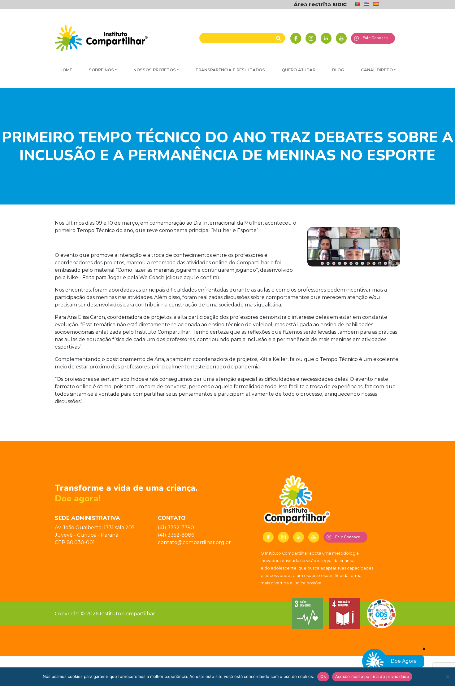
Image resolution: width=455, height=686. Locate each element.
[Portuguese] (357, 3)
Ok (323, 676)
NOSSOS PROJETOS (154, 70)
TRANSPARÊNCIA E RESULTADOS (230, 70)
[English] (366, 3)
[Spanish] (376, 3)
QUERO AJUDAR (298, 70)
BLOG (338, 70)
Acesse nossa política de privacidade (372, 676)
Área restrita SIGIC (320, 4)
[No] (447, 677)
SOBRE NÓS (101, 70)
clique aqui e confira (192, 277)
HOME (65, 70)
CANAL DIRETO (377, 70)
